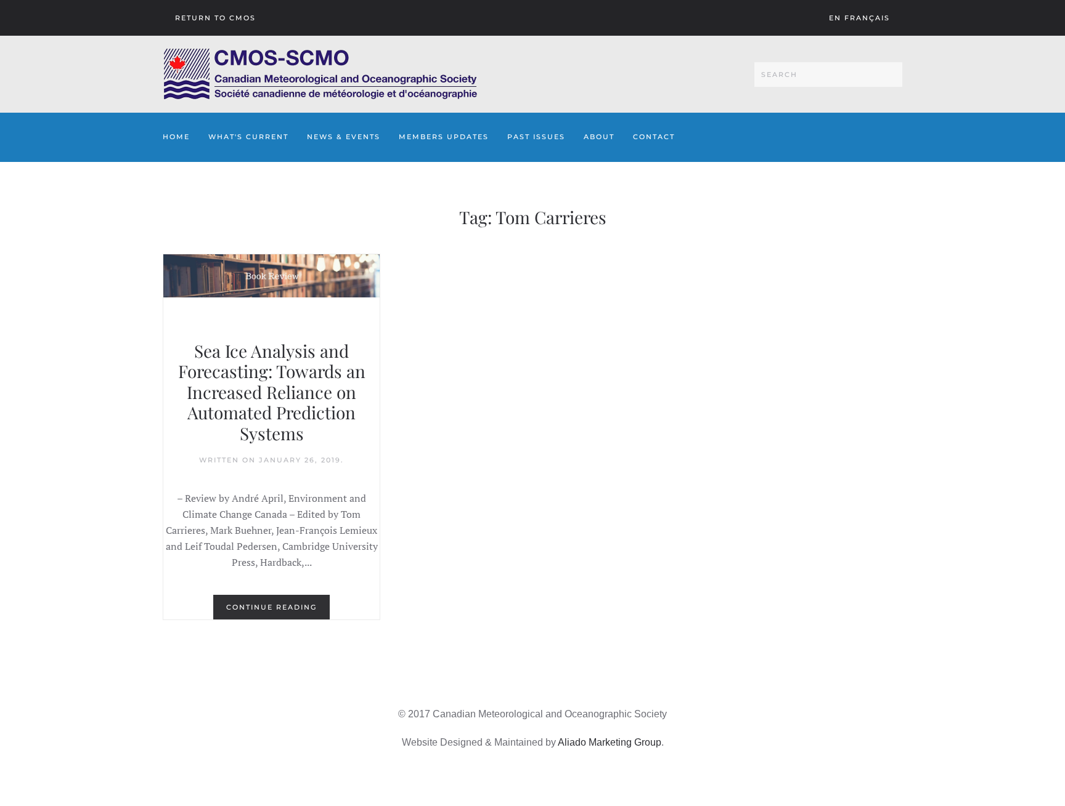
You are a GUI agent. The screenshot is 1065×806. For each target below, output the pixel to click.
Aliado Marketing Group (609, 742)
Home (176, 136)
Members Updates (444, 136)
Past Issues (536, 136)
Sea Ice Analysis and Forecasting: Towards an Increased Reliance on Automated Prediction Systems (271, 392)
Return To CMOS (215, 18)
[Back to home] (320, 74)
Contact (654, 136)
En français (859, 18)
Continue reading (271, 607)
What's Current (248, 136)
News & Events (343, 136)
